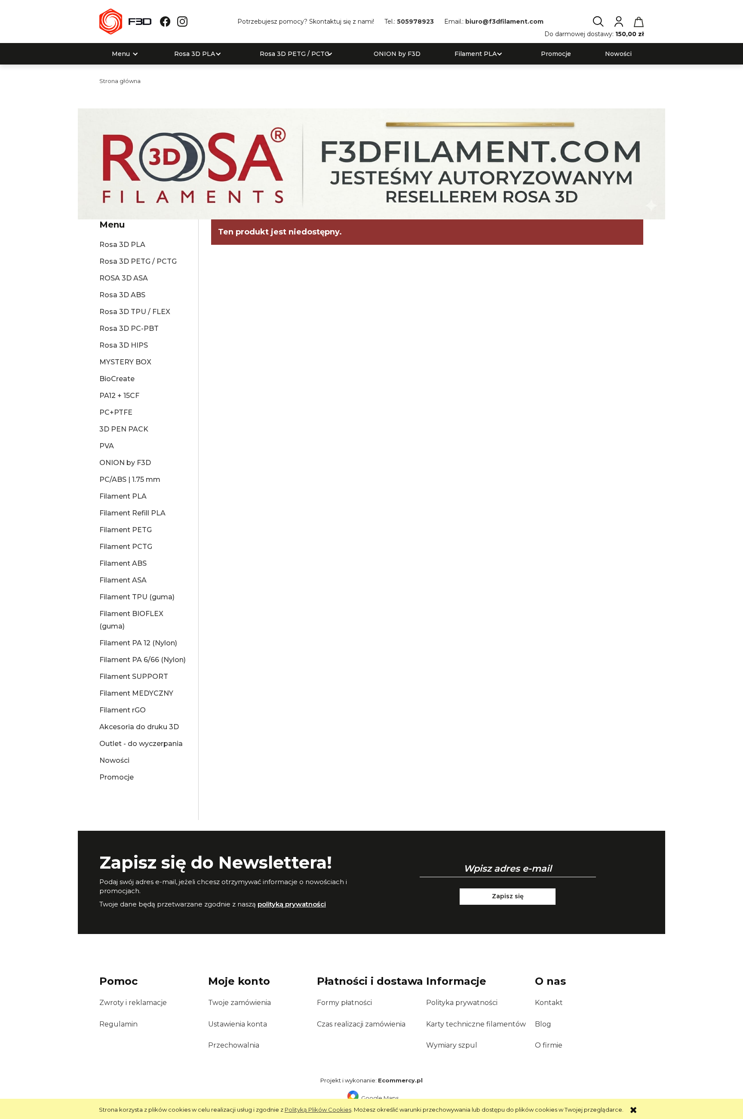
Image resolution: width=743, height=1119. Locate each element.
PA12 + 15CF (119, 395)
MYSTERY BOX (125, 362)
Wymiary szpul (451, 1045)
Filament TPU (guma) (137, 597)
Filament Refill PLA (132, 513)
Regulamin (118, 1024)
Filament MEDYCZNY (136, 693)
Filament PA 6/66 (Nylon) (142, 660)
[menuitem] (121, 54)
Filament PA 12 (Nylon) (138, 643)
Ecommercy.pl (400, 1080)
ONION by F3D (125, 463)
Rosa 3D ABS (122, 295)
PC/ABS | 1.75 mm (129, 479)
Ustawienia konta (237, 1024)
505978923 (415, 21)
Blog (543, 1024)
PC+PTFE (115, 412)
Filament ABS (123, 563)
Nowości (114, 760)
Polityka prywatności (461, 1003)
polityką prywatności (292, 904)
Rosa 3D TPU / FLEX (134, 312)
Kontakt (549, 1003)
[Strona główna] (125, 21)
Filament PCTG (125, 547)
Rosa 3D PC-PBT (129, 328)
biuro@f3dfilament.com (504, 21)
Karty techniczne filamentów (476, 1024)
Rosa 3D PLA (122, 244)
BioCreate (117, 379)
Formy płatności (344, 1003)
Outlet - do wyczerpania (141, 744)
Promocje (116, 777)
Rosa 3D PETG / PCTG (138, 261)
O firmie (548, 1045)
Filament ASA (123, 580)
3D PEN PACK (123, 429)
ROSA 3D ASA (123, 278)
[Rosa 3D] (371, 163)
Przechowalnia (233, 1045)
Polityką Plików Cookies (318, 1109)
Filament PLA (123, 496)
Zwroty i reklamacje (133, 1003)
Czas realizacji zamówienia (361, 1024)
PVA (106, 446)
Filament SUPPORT (133, 676)
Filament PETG (125, 530)
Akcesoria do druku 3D (139, 727)
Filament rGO (122, 710)
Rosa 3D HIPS (123, 345)
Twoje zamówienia (239, 1003)
